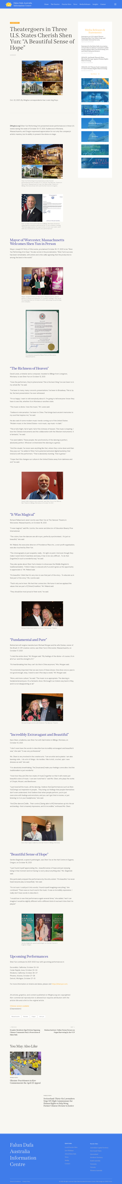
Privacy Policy (26, 1181)
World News (14, 22)
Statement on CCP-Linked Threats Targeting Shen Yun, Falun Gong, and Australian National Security (93, 38)
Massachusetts (16, 1016)
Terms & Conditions (15, 1181)
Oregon (34, 1016)
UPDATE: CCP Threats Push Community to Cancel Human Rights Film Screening (94, 68)
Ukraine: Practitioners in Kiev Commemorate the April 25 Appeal (25, 1081)
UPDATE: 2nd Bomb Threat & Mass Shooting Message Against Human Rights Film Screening (94, 59)
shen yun (41, 1016)
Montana (25, 1016)
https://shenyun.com (59, 984)
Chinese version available (19, 1006)
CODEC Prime (108, 1181)
